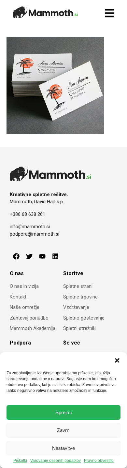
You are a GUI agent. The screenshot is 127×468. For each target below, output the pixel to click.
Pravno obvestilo (99, 461)
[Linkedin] (55, 256)
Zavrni (63, 430)
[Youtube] (42, 256)
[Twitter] (29, 256)
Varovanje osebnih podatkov (55, 461)
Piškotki (20, 461)
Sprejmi (63, 412)
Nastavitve (63, 448)
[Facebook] (16, 256)
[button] (117, 360)
